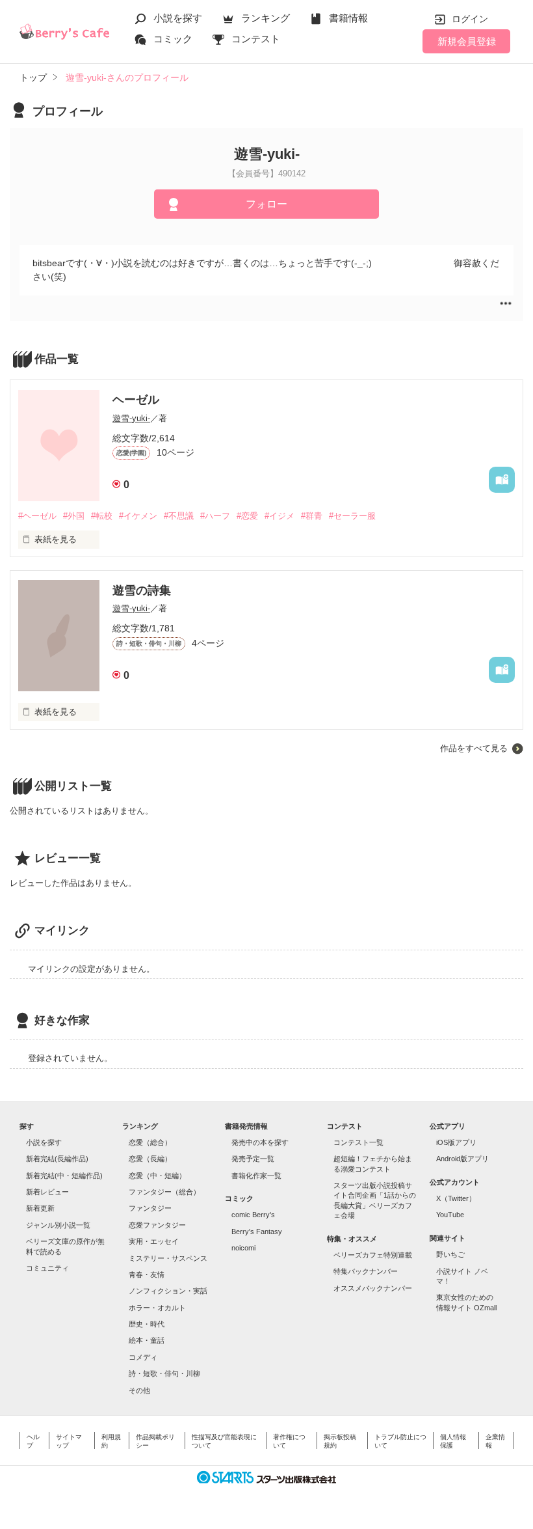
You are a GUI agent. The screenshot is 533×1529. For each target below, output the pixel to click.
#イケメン (138, 516)
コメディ (143, 1357)
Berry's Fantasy (256, 1231)
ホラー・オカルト (157, 1308)
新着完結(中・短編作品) (64, 1175)
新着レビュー (47, 1192)
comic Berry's (253, 1215)
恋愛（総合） (150, 1142)
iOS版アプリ (456, 1142)
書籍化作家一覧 (256, 1175)
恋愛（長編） (150, 1159)
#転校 (101, 516)
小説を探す (177, 17)
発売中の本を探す (260, 1142)
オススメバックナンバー (372, 1288)
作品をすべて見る (474, 748)
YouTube (450, 1215)
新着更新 (40, 1208)
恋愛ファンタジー (157, 1225)
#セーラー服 (352, 516)
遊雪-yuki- (131, 418)
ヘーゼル (135, 399)
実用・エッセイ (154, 1241)
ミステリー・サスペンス (168, 1258)
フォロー (266, 204)
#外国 (73, 516)
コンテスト (255, 38)
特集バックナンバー (365, 1271)
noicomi (243, 1248)
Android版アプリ (462, 1159)
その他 (139, 1390)
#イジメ (279, 516)
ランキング (265, 17)
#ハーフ (215, 516)
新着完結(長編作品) (57, 1159)
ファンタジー (150, 1208)
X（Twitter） (456, 1198)
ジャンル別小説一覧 (58, 1225)
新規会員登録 (466, 41)
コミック (172, 38)
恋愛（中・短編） (157, 1175)
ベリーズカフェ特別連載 (372, 1255)
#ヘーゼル (37, 516)
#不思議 (179, 516)
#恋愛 (247, 516)
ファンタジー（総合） (164, 1192)
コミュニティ (47, 1268)
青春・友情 (146, 1274)
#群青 (311, 516)
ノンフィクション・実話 (168, 1291)
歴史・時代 (146, 1324)
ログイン (470, 19)
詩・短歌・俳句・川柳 (164, 1373)
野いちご (450, 1254)
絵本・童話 (146, 1340)
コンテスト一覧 (358, 1142)
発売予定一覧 (252, 1159)
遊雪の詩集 (141, 590)
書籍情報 (348, 17)
